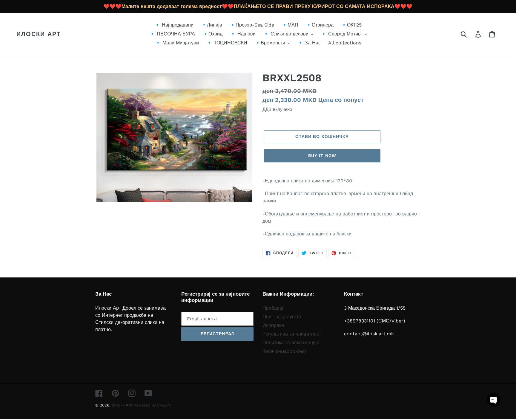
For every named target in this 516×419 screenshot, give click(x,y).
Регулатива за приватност (291, 334)
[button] (493, 399)
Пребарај (272, 308)
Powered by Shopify (152, 405)
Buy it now (322, 155)
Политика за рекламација (291, 342)
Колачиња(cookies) (284, 351)
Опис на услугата (281, 316)
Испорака (273, 325)
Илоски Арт (38, 34)
